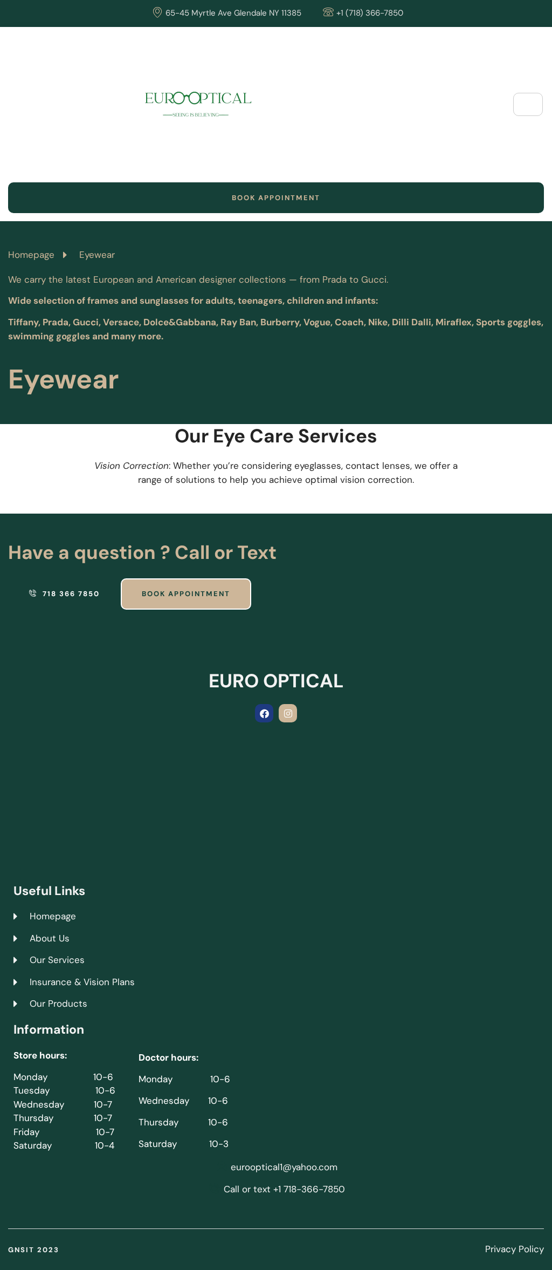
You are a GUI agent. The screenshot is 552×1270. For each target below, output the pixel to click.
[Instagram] (288, 713)
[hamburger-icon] (528, 104)
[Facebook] (264, 713)
